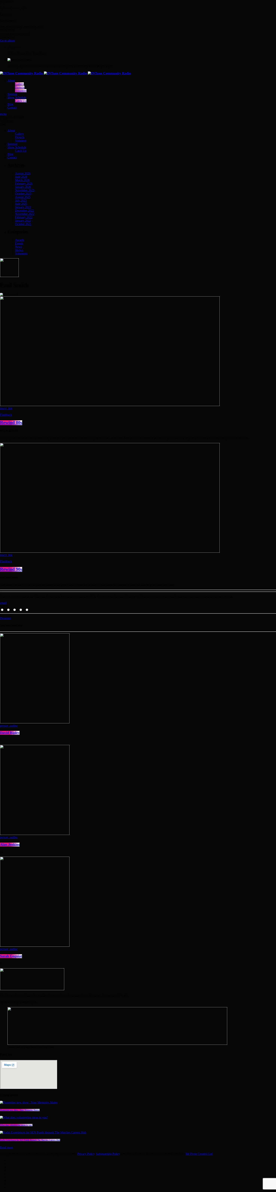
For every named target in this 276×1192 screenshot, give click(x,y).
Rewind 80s (11, 422)
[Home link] (65, 73)
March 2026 (22, 180)
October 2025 (23, 193)
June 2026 (21, 176)
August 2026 (22, 173)
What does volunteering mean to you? (16, 1125)
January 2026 (23, 186)
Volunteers (21, 253)
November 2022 (24, 213)
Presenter (5, 618)
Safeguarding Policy (108, 1153)
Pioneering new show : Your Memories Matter (20, 1110)
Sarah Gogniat (11, 956)
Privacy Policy (85, 1153)
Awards (19, 240)
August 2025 (22, 197)
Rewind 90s (11, 569)
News (18, 246)
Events (19, 243)
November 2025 (24, 190)
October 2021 (23, 224)
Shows (19, 250)
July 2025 (21, 200)
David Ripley (10, 733)
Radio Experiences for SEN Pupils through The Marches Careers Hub (30, 1140)
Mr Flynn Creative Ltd (199, 1153)
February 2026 (23, 183)
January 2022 (23, 220)
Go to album (7, 40)
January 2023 (23, 207)
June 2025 (21, 203)
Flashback (6, 414)
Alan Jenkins (10, 845)
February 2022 (23, 217)
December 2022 (24, 210)
